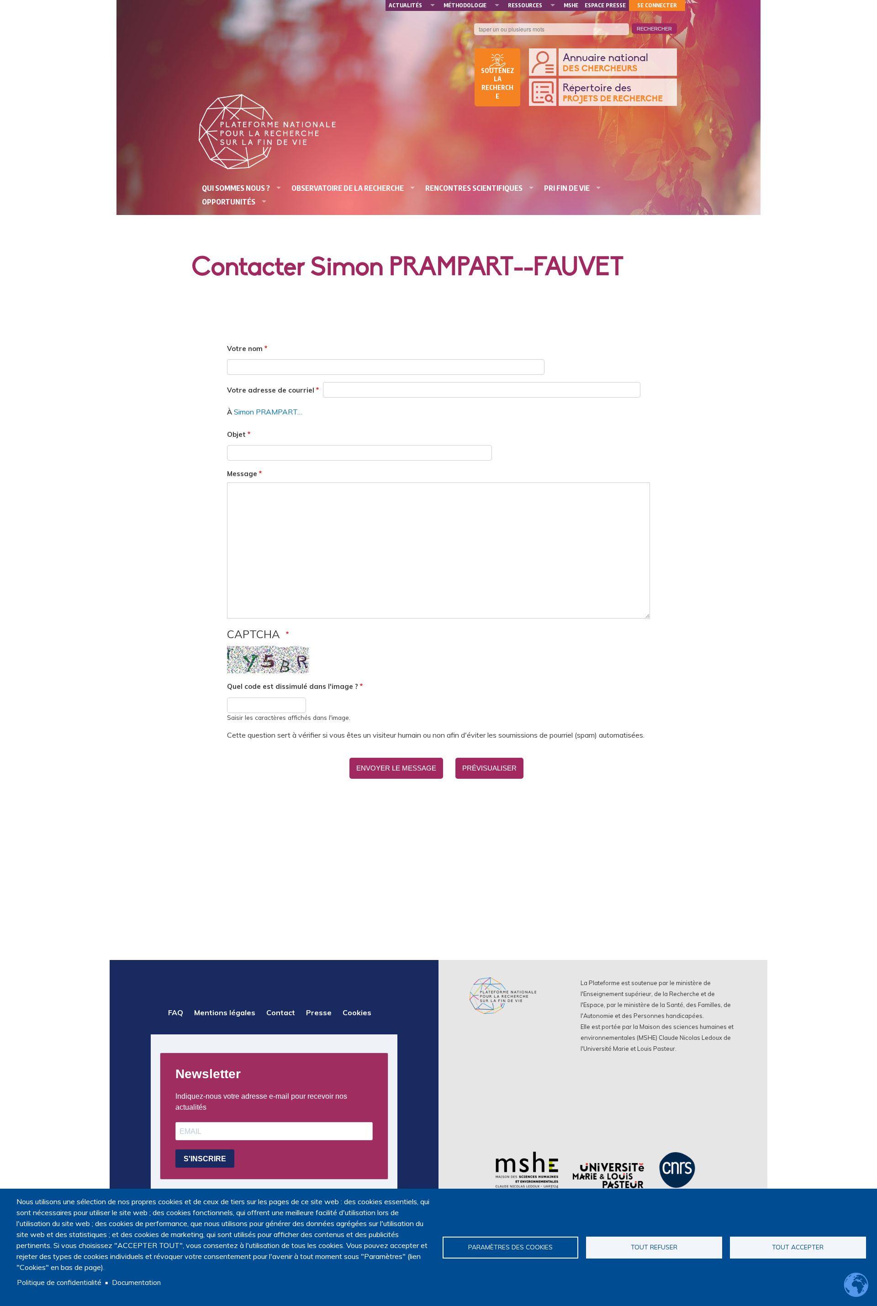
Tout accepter (798, 1247)
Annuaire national (605, 63)
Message (242, 473)
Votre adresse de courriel (270, 390)
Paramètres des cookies (510, 1247)
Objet (236, 434)
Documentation (136, 1282)
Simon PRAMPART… (268, 411)
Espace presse (605, 5)
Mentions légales (224, 1012)
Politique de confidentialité (59, 1282)
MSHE (571, 5)
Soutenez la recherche (497, 83)
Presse (319, 1012)
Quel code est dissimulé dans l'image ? (292, 686)
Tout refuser (654, 1247)
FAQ (175, 1012)
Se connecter (657, 5)
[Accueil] (267, 131)
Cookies (357, 1012)
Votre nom (245, 348)
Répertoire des (613, 93)
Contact (280, 1012)
